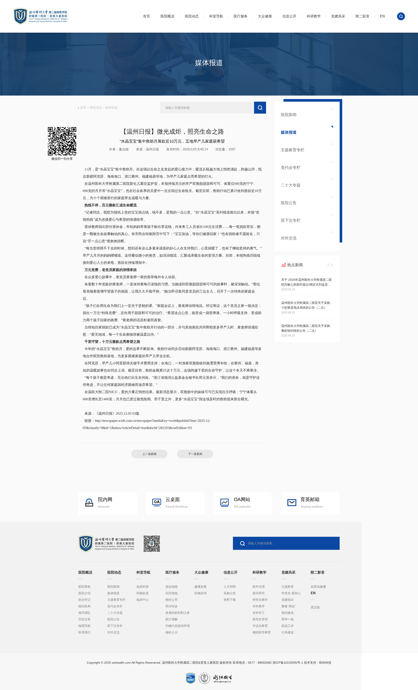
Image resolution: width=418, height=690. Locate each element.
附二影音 (362, 16)
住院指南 (171, 593)
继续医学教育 (262, 632)
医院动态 (192, 16)
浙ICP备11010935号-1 (288, 662)
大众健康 (265, 16)
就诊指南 (171, 586)
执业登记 (84, 599)
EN (382, 16)
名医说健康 (318, 586)
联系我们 (84, 632)
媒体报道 (111, 107)
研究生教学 (260, 599)
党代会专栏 (290, 167)
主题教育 (287, 586)
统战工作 (287, 626)
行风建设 (287, 632)
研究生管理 (260, 619)
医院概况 (167, 16)
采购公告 (230, 593)
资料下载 (230, 599)
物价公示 (171, 632)
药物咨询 (200, 593)
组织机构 (84, 606)
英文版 (315, 607)
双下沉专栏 (115, 626)
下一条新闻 (195, 454)
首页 (146, 16)
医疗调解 (171, 619)
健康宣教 (200, 586)
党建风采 (338, 16)
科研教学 (314, 16)
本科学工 (259, 612)
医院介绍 (84, 593)
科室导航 (216, 16)
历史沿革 (84, 619)
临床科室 (143, 586)
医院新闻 (289, 115)
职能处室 (143, 593)
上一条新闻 (149, 454)
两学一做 (287, 619)
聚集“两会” (288, 606)
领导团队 (84, 612)
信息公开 (289, 16)
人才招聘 (230, 586)
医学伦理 (259, 586)
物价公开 (171, 599)
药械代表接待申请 (177, 626)
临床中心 (143, 599)
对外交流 (289, 238)
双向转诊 (171, 606)
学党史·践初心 (291, 593)
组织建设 (287, 612)
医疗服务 (241, 16)
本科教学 (259, 606)
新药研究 (259, 593)
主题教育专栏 (292, 150)
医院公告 (289, 203)
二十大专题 (290, 185)
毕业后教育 (260, 626)
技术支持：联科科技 (317, 662)
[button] (328, 265)
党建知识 (287, 599)
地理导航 (84, 626)
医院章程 (84, 586)
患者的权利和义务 (177, 612)
